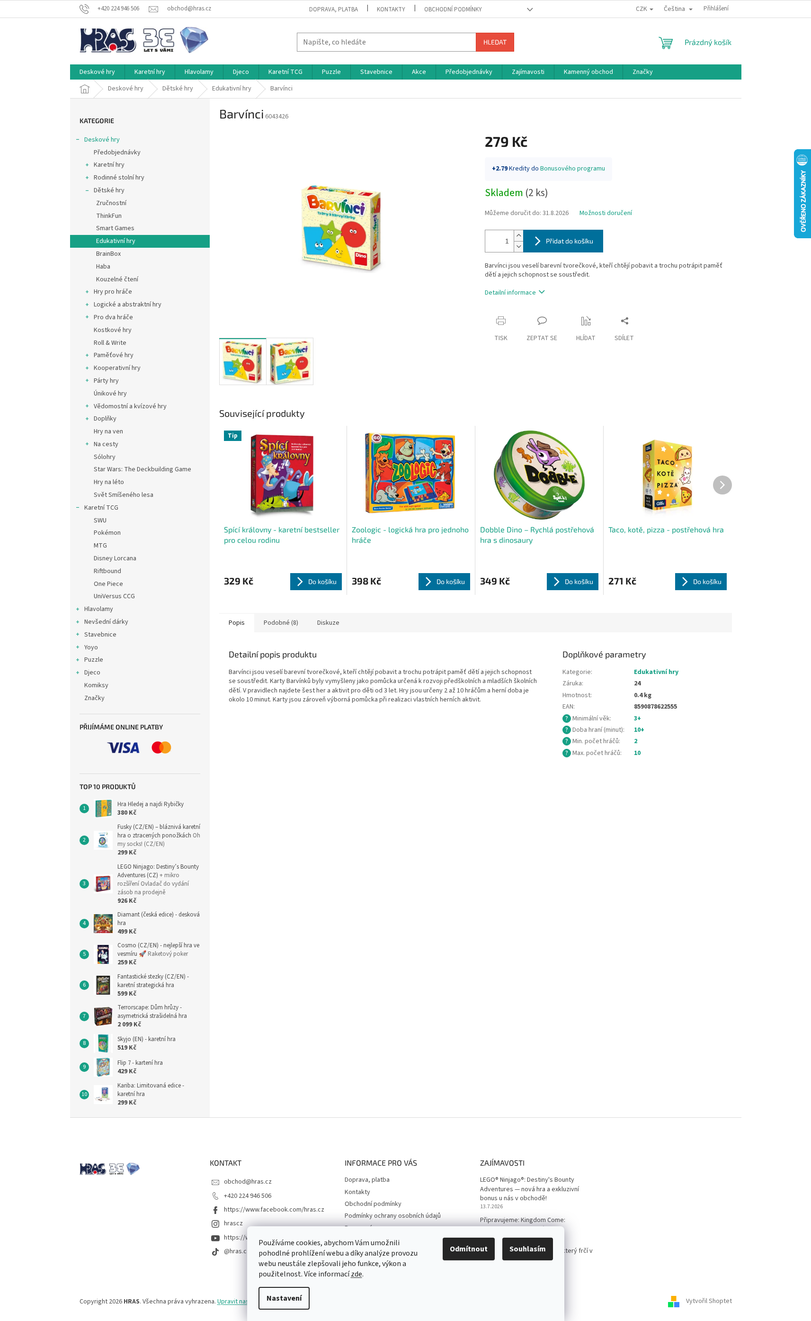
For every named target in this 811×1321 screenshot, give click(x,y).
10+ (639, 730)
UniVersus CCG (114, 596)
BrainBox (108, 254)
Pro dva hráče (113, 317)
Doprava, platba (333, 9)
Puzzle (93, 660)
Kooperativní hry (117, 368)
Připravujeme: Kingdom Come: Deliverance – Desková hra (522, 1225)
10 (637, 753)
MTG (100, 545)
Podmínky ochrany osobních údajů (393, 1216)
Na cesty (106, 444)
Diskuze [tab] (328, 623)
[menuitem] (97, 72)
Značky (94, 698)
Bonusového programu (572, 168)
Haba (103, 266)
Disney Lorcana (115, 558)
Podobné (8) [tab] (281, 623)
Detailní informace (510, 292)
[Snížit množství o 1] (518, 246)
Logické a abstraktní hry (127, 304)
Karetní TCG (101, 507)
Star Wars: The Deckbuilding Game (142, 469)
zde (356, 1274)
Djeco (92, 672)
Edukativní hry (115, 241)
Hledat (495, 42)
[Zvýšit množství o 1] (518, 235)
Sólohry (105, 457)
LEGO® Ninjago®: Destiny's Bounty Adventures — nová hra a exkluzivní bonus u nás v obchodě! (529, 1189)
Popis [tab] (237, 623)
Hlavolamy (98, 609)
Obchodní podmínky (453, 9)
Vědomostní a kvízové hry (130, 406)
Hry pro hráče (113, 292)
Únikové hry (110, 393)
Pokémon (107, 533)
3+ (637, 718)
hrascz (233, 1223)
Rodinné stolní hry (119, 177)
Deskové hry (102, 139)
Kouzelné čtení (117, 279)
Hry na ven (108, 431)
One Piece (108, 584)
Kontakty (391, 9)
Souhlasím (527, 1249)
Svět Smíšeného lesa (123, 495)
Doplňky (105, 418)
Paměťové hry (114, 355)
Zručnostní (111, 203)
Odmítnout (469, 1249)
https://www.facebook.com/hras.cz (274, 1209)
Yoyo (91, 647)
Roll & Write (110, 343)
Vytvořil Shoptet (709, 1301)
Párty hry (106, 381)
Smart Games (115, 228)
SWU (100, 520)
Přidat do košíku (569, 241)
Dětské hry (109, 190)
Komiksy (96, 685)
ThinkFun (109, 216)
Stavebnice (100, 634)
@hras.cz (237, 1251)
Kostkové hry (113, 330)
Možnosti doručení (605, 213)
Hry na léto (109, 482)
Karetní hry (109, 165)
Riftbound (107, 571)
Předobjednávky (117, 152)
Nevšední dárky (106, 622)
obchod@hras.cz (248, 1181)
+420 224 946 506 (247, 1196)
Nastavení (284, 1298)
